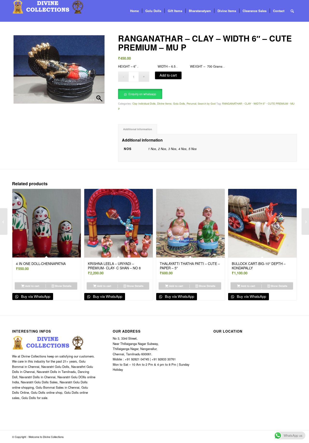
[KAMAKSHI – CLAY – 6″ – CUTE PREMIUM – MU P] (305, 221)
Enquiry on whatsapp (142, 94)
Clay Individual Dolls (144, 103)
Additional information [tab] (137, 129)
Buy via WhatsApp (35, 296)
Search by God (207, 103)
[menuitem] (134, 11)
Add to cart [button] (31, 286)
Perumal (191, 103)
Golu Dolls (179, 103)
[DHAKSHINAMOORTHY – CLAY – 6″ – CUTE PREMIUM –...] (3, 221)
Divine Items (164, 103)
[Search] (292, 11)
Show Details (62, 286)
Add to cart (168, 75)
